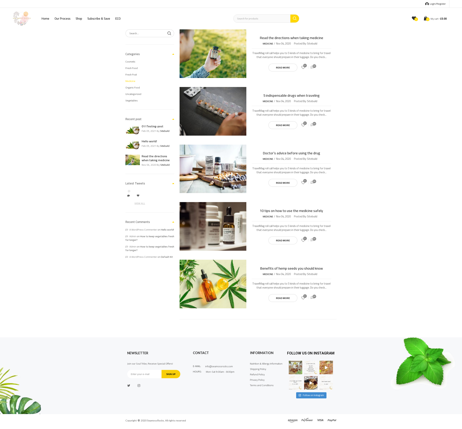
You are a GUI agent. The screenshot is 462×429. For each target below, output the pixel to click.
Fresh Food (131, 68)
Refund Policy (257, 374)
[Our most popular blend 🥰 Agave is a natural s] (295, 367)
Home (45, 18)
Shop (79, 18)
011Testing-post (152, 126)
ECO (118, 18)
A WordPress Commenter (143, 229)
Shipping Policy (258, 369)
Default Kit (167, 256)
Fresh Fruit (131, 74)
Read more (283, 67)
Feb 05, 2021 (149, 131)
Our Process (62, 18)
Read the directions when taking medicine (291, 37)
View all (139, 203)
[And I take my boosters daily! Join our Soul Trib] (326, 383)
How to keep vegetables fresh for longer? (149, 238)
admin (132, 236)
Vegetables (131, 100)
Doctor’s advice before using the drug (291, 153)
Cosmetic (130, 61)
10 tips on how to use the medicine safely (291, 210)
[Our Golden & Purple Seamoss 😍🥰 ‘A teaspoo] (326, 367)
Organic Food (132, 87)
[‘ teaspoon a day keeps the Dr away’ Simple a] (311, 367)
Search (169, 33)
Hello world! (149, 141)
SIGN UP (171, 374)
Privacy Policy (257, 380)
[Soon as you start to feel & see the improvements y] (295, 383)
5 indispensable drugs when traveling (291, 95)
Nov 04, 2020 (283, 44)
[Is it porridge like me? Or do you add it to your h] (311, 383)
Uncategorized (133, 94)
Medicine (268, 43)
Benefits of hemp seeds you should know (291, 268)
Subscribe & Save (98, 18)
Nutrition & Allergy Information (266, 363)
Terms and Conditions (262, 385)
